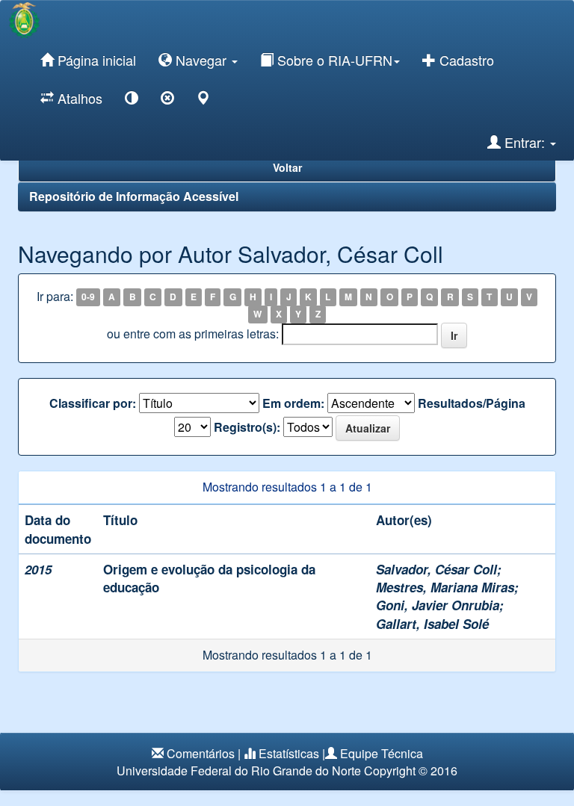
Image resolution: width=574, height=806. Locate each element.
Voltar (287, 167)
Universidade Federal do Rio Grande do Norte (239, 770)
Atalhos (78, 98)
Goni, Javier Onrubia (437, 605)
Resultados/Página (471, 403)
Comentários (201, 753)
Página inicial (95, 59)
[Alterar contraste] (131, 100)
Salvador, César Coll (436, 569)
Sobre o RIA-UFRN (333, 59)
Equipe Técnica (381, 753)
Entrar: (525, 142)
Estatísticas (289, 753)
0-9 (88, 297)
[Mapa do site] (203, 100)
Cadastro (465, 59)
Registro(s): (247, 427)
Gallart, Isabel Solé (432, 624)
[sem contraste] (167, 100)
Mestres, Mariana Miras (445, 587)
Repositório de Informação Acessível (133, 196)
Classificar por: (92, 403)
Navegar (201, 59)
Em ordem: (293, 403)
